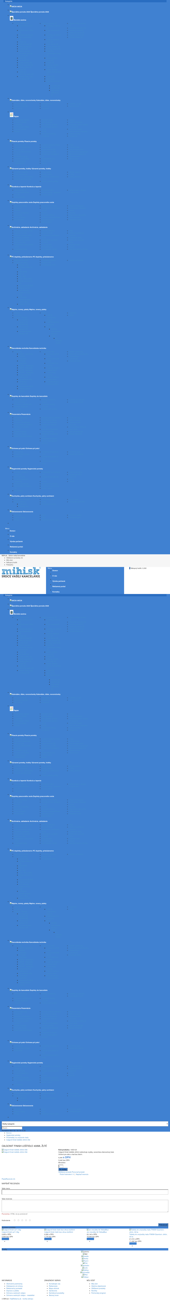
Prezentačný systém (49, 438)
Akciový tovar (54, 1295)
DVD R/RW (23, 272)
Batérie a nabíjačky (76, 351)
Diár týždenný (47, 104)
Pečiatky (72, 212)
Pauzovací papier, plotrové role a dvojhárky (78, 130)
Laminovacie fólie (48, 351)
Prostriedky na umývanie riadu (17, 1137)
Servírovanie (73, 499)
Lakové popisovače (76, 149)
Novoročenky (74, 106)
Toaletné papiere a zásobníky (21, 480)
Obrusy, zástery (75, 172)
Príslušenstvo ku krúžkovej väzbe (52, 382)
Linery (71, 145)
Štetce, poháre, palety (50, 181)
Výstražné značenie (76, 454)
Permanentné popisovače (78, 152)
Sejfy (71, 230)
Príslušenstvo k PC (49, 265)
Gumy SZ (22, 58)
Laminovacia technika (51, 373)
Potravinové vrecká (49, 504)
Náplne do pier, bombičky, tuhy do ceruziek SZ (25, 53)
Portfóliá (45, 242)
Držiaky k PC (46, 262)
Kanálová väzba (75, 361)
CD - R (21, 274)
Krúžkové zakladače (21, 237)
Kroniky (72, 120)
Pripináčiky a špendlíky (77, 215)
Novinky (94, 1290)
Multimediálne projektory (23, 424)
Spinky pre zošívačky (49, 206)
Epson (48, 327)
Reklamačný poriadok (14, 1288)
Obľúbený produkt (64, 1172)
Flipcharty (18, 420)
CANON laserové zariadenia (52, 323)
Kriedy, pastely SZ (53, 46)
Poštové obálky (47, 120)
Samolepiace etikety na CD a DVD (24, 292)
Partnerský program (98, 1293)
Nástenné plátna (20, 431)
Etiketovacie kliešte (26, 386)
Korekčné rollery (48, 190)
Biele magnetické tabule (23, 436)
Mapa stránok (54, 1288)
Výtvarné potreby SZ (49, 23)
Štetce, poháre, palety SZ (52, 59)
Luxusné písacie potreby (51, 145)
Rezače (44, 212)
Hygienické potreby (13, 1135)
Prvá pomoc (18, 452)
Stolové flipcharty (20, 417)
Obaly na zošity (20, 242)
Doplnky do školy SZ (76, 35)
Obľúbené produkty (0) (14, 558)
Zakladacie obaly (75, 237)
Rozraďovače (47, 244)
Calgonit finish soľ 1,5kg (10, 1232)
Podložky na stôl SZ (76, 30)
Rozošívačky (19, 219)
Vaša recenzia (7, 1199)
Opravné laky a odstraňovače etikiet (21, 191)
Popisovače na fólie (49, 152)
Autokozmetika (19, 477)
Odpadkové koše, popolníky (75, 475)
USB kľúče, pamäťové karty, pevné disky (25, 299)
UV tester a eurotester (23, 382)
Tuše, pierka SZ (52, 44)
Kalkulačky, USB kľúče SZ (55, 92)
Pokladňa (9, 565)
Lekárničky (18, 456)
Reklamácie (53, 1286)
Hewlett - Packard (20, 317)
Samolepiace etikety (21, 127)
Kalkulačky (18, 351)
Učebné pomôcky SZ (76, 32)
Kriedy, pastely (47, 174)
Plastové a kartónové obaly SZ (26, 73)
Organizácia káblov (21, 260)
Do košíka (5, 1239)
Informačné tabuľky (76, 431)
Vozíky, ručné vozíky (49, 409)
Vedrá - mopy (47, 488)
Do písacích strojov (59, 340)
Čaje (43, 517)
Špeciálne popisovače (22, 147)
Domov (9, 1133)
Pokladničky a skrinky (49, 240)
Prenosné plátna (20, 434)
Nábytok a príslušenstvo (23, 404)
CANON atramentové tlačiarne (51, 317)
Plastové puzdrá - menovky (75, 423)
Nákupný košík (11, 562)
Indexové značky (20, 233)
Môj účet (9, 560)
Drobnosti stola (74, 217)
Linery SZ (22, 42)
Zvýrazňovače (74, 147)
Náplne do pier (74, 156)
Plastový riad (23, 506)
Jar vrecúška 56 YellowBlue (97, 1232)
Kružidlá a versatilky (21, 158)
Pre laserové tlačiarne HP (23, 328)
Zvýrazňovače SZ (25, 44)
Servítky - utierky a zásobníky (21, 473)
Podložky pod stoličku (77, 399)
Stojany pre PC (24, 304)
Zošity (44, 131)
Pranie (44, 481)
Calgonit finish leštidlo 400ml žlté (18, 1140)
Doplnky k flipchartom (22, 422)
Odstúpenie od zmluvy (14, 1286)
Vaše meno (6, 1188)
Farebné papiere (20, 122)
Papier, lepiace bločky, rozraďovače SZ (53, 71)
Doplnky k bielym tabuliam (51, 417)
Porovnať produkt (78, 1172)
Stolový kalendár (20, 104)
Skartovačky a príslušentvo (74, 357)
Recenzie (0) (10, 1179)
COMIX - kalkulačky (26, 365)
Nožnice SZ (50, 79)
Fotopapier (18, 124)
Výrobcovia (53, 1290)
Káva (44, 515)
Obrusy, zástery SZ (53, 49)
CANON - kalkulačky (23, 357)
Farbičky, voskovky (21, 172)
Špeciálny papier (20, 129)
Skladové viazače (20, 206)
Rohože (72, 481)
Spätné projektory (75, 434)
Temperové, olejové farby (23, 176)
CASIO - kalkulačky (26, 354)
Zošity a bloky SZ (25, 62)
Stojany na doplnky (21, 212)
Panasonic (73, 313)
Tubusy (71, 247)
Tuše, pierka (46, 172)
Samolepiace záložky (49, 124)
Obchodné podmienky (14, 1284)
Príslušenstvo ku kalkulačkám (25, 376)
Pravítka (17, 210)
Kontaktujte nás (54, 1284)
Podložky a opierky (49, 260)
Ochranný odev (74, 452)
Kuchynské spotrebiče (77, 502)
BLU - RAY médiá (25, 278)
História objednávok (98, 1286)
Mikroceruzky (19, 149)
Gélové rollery (47, 161)
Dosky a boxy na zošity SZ (25, 68)
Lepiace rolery (47, 194)
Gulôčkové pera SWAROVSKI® (20, 162)
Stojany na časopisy (76, 206)
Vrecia (71, 479)
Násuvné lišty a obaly (22, 240)
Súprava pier (46, 147)
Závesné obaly (74, 244)
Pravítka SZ (55, 85)
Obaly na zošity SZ (26, 65)
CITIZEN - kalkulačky (23, 362)
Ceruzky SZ (23, 49)
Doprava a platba (12, 1290)
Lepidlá (17, 194)
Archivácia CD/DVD (26, 285)
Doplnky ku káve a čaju (50, 520)
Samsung (17, 315)
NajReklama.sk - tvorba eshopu (21, 1299)
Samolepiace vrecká (49, 249)
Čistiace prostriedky (76, 260)
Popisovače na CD (48, 149)
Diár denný (18, 108)
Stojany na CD (24, 288)
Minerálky (18, 515)
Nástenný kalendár (21, 106)
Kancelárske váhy (25, 379)
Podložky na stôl (75, 104)
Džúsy (16, 520)
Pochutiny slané (75, 517)
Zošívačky (18, 215)
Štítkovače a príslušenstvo (78, 354)
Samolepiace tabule (49, 420)
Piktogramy (73, 136)
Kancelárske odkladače (77, 208)
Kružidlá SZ (55, 88)
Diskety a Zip (24, 265)
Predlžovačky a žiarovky (24, 389)
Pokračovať (163, 1225)
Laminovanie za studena (52, 364)
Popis (4, 1179)
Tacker (71, 210)
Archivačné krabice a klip (23, 230)
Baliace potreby (74, 134)
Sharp (71, 315)
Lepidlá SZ (50, 76)
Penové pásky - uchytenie (51, 192)
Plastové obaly (47, 233)
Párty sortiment (20, 502)
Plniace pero (73, 158)
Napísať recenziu (82, 1174)
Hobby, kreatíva (75, 176)
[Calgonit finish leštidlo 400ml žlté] (14, 1150)
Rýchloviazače (47, 247)
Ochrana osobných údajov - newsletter (20, 1295)
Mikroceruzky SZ (25, 46)
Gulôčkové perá (20, 145)
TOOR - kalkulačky (26, 370)
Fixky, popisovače (20, 174)
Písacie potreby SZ (21, 23)
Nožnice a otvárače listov (51, 217)
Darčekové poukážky (56, 1293)
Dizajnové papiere (75, 122)
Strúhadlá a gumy (20, 156)
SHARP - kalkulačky (26, 372)
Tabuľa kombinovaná (49, 422)
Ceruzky (17, 154)
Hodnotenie (6, 1220)
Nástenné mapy (75, 417)
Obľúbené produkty (98, 1288)
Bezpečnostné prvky (21, 454)
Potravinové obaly (48, 499)
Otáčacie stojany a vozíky (78, 249)
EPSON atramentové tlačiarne (55, 331)
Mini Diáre (45, 106)
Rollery (44, 163)
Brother (17, 313)
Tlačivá (17, 131)
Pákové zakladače (48, 230)
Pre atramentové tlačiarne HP (25, 332)
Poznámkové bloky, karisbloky (49, 135)
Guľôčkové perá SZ (26, 35)
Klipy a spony (47, 222)
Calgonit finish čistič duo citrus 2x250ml (58, 1232)
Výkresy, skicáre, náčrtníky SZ (52, 66)
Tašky (44, 502)
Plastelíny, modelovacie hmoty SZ (53, 53)
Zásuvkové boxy (48, 219)
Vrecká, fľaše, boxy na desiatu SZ (26, 77)
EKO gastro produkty (22, 499)
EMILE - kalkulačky (26, 368)
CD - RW (22, 276)
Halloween (23, 504)
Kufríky (71, 174)
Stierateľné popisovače (77, 154)
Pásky (53, 336)
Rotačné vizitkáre (48, 215)
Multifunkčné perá (48, 158)
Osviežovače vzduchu (50, 483)
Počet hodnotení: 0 (67, 1174)
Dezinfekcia (18, 490)
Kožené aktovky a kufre (23, 235)
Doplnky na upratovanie (50, 486)
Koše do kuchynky (75, 472)
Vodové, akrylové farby (22, 179)
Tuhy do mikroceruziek (22, 152)
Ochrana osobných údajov (16, 1293)
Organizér (45, 108)
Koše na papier (20, 217)
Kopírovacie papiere (21, 120)
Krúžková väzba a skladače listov (53, 369)
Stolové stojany (74, 420)
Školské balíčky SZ (76, 37)
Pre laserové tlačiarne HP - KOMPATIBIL (24, 322)
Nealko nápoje (19, 517)
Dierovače (18, 208)
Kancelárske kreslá (76, 402)
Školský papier (47, 122)
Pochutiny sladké (75, 515)
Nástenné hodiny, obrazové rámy (20, 400)
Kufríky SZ (50, 62)
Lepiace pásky (19, 197)
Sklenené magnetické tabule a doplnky (50, 430)
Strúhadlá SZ (24, 60)
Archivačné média (21, 262)
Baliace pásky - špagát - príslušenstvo (78, 191)
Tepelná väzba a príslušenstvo (52, 378)
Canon (44, 313)
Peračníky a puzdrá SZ (77, 28)
